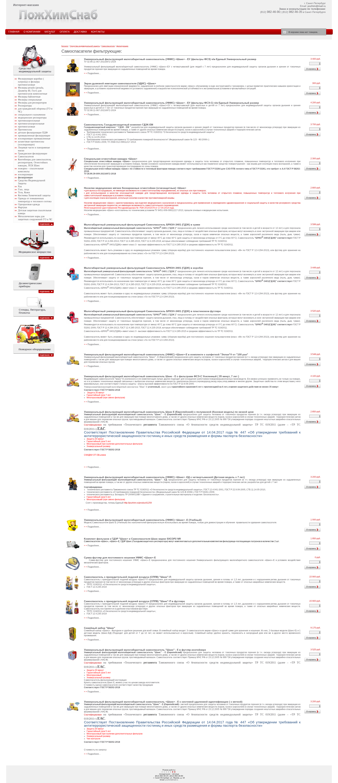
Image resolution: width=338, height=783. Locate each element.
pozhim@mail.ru (317, 6)
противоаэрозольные (29, 120)
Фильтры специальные (30, 99)
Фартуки (22, 207)
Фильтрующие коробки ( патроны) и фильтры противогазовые (31, 81)
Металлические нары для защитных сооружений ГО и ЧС (35, 218)
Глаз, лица (23, 189)
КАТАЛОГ (50, 31)
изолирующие (25, 174)
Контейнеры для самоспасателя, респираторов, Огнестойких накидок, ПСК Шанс (34, 162)
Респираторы (25, 105)
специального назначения (31, 114)
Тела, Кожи (24, 192)
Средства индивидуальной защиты (85, 46)
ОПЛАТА (65, 31)
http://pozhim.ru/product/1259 (138, 503)
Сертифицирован (113, 425)
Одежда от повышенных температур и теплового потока (34, 200)
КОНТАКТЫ (97, 31)
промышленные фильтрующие (34, 135)
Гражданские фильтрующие (32, 153)
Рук (20, 186)
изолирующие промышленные (34, 138)
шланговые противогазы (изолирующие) (31, 143)
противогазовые (26, 126)
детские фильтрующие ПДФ (33, 132)
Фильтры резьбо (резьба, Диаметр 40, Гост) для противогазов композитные (32, 90)
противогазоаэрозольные (31, 123)
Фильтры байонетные (29, 96)
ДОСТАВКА (80, 31)
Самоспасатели (26, 156)
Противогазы (25, 129)
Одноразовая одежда (29, 204)
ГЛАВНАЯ (13, 31)
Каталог (64, 46)
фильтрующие (25, 177)
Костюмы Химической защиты (34, 195)
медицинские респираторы (32, 117)
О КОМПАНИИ (32, 31)
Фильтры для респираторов (32, 102)
